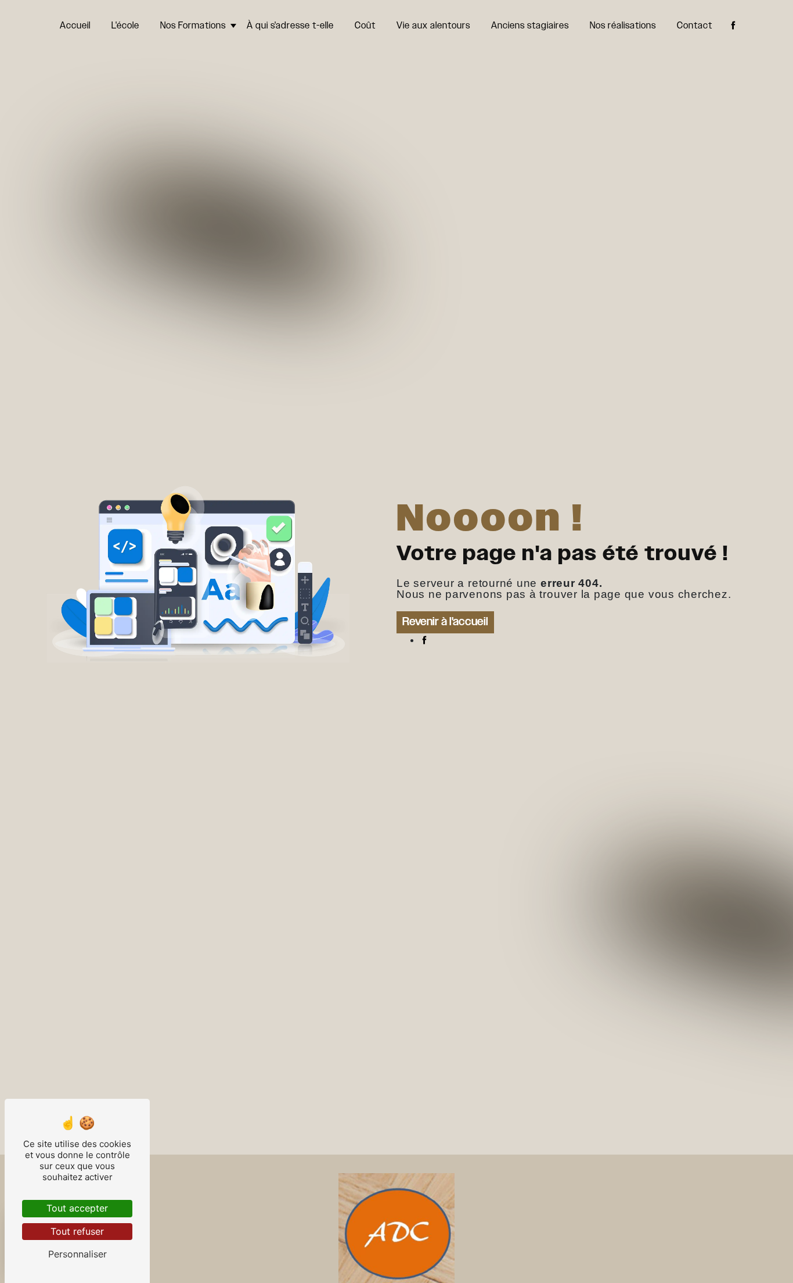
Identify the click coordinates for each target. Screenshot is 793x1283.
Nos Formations (193, 26)
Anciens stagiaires (530, 26)
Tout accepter (77, 1208)
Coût (365, 26)
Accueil (75, 26)
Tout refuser (77, 1231)
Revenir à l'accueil (445, 622)
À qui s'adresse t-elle (290, 26)
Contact (694, 26)
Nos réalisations (623, 26)
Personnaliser (77, 1254)
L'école (125, 26)
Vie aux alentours (433, 26)
